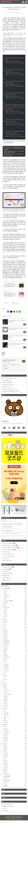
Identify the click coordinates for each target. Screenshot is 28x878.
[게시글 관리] (9, 303)
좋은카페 (14, 761)
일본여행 (14, 769)
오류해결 (14, 597)
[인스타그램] (9, 428)
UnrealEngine (14, 664)
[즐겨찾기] (4, 428)
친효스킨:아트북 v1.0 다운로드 (10, 545)
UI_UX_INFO (14, 670)
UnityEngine (14, 665)
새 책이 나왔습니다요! (7, 380)
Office (14, 662)
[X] (11, 312)
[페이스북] (8, 312)
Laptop (14, 611)
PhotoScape (14, 645)
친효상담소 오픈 (6, 558)
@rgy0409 (11, 34)
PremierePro (14, 638)
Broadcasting (14, 667)
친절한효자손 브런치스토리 (8, 806)
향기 (14, 758)
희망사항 (14, 782)
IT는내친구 (14, 588)
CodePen (20, 34)
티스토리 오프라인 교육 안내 (8, 556)
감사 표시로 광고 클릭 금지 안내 (9, 378)
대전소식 (14, 778)
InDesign (14, 635)
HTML (14, 709)
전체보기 (14, 585)
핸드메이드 (14, 737)
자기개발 (14, 752)
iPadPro (14, 604)
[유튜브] (14, 428)
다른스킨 (14, 703)
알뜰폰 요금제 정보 (6, 579)
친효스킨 (14, 690)
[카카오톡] (14, 312)
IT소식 (14, 591)
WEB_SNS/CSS (11, 12)
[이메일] (23, 428)
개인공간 (14, 743)
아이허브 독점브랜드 (10, 527)
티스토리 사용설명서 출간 (9, 549)
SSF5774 (9, 521)
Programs (14, 630)
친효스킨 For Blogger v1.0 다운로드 (11, 547)
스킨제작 (14, 688)
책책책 (14, 771)
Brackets (14, 659)
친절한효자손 (12, 816)
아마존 (14, 622)
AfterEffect (14, 636)
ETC (14, 627)
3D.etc (14, 674)
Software (14, 660)
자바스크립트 (14, 714)
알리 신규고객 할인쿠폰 (7, 573)
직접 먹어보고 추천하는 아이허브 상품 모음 (12, 524)
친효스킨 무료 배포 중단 (8, 382)
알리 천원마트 (6, 569)
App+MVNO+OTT (14, 600)
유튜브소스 (14, 739)
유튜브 (14, 718)
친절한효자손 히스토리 (7, 386)
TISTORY (14, 685)
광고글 (14, 783)
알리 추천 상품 (6, 571)
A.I (14, 681)
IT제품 (14, 612)
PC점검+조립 (14, 595)
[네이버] (17, 312)
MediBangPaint (14, 643)
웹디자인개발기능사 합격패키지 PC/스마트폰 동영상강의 (10, 293)
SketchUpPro (14, 655)
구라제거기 (5, 808)
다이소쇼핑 (14, 765)
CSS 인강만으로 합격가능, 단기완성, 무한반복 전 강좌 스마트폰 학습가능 (10, 286)
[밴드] (20, 312)
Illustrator (14, 633)
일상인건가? (14, 747)
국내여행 (14, 767)
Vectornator (14, 648)
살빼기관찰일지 (14, 776)
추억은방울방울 (14, 780)
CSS (14, 711)
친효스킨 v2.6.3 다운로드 (9, 543)
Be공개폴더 (14, 785)
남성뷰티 (14, 756)
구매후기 (14, 749)
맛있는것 (14, 760)
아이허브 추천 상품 (6, 577)
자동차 (14, 616)
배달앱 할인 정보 (6, 575)
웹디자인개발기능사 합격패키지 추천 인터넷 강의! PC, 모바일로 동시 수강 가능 (10, 295)
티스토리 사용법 (6, 551)
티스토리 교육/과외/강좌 (8, 554)
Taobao (14, 625)
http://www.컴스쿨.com (8, 281)
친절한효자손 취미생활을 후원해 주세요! (11, 391)
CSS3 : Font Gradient (17, 33)
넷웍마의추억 (14, 731)
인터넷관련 (14, 722)
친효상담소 (14, 699)
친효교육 (14, 701)
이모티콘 (14, 726)
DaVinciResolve (14, 640)
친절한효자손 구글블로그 (8, 804)
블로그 (14, 683)
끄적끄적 (14, 735)
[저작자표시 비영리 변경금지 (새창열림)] (18, 302)
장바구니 (14, 590)
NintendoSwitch (14, 607)
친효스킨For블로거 (14, 694)
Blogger (14, 687)
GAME (14, 605)
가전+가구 (14, 614)
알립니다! (14, 745)
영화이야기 (14, 772)
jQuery (14, 716)
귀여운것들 (14, 754)
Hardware (14, 609)
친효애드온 (14, 696)
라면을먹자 (14, 763)
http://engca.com (7, 291)
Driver (14, 599)
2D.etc (14, 672)
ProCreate (14, 647)
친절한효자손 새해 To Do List (9, 384)
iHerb (14, 624)
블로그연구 (14, 705)
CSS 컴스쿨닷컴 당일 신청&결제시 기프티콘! (9, 283)
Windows (14, 593)
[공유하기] (7, 303)
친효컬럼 (14, 698)
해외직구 (14, 618)
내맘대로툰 (14, 733)
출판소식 (14, 750)
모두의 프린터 (5, 810)
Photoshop (14, 631)
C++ (14, 677)
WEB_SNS (14, 707)
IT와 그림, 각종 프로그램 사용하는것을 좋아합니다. (11, 365)
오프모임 (14, 730)
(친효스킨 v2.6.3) (18, 819)
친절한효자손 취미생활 (6, 2)
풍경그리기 (14, 728)
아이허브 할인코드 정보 (14, 532)
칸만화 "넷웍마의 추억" (7, 560)
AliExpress (14, 620)
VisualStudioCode (14, 657)
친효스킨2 (14, 692)
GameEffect (14, 669)
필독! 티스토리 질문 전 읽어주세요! (10, 388)
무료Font (14, 676)
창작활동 (14, 724)
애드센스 (14, 720)
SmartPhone (14, 602)
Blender (14, 652)
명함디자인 (14, 741)
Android (14, 679)
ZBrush (14, 653)
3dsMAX (14, 650)
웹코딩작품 (14, 713)
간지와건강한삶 (14, 774)
